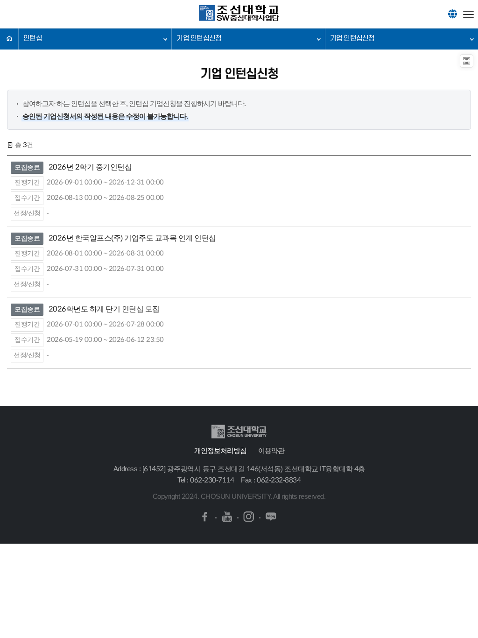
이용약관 (271, 450)
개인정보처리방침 (220, 450)
